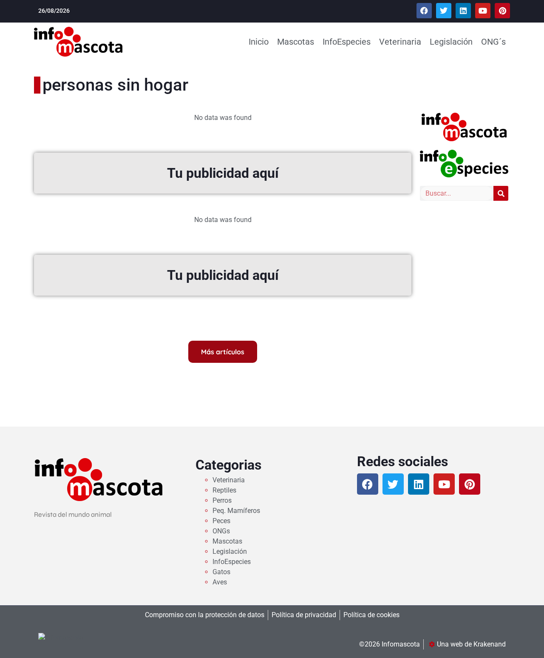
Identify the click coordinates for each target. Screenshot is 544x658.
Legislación (451, 42)
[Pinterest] (502, 10)
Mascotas (295, 42)
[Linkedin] (463, 10)
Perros (222, 500)
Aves (219, 582)
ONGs (221, 531)
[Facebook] (424, 10)
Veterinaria (400, 42)
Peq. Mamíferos (236, 511)
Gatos (221, 572)
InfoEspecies (347, 42)
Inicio (259, 42)
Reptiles (224, 490)
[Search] (500, 193)
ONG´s (493, 42)
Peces (221, 521)
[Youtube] (482, 10)
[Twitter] (443, 10)
